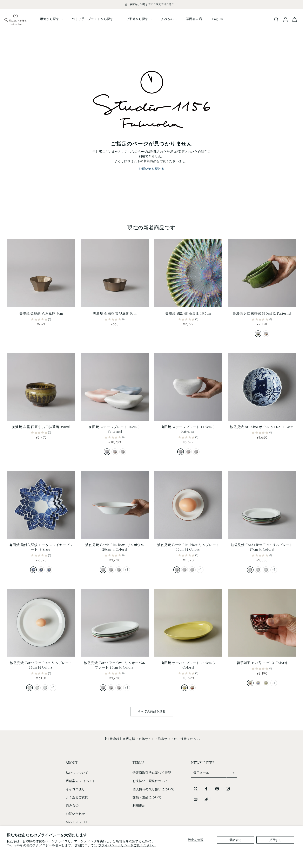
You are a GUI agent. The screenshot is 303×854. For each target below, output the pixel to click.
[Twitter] (195, 788)
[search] (276, 19)
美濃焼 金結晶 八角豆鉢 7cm (41, 314)
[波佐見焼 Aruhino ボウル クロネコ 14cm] (262, 387)
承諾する (235, 840)
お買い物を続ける (151, 168)
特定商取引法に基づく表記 (152, 772)
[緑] (266, 683)
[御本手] (266, 334)
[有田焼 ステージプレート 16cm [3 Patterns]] (115, 387)
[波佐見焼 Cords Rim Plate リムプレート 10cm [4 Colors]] (188, 505)
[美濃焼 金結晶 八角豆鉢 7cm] (41, 273)
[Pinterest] (217, 788)
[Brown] (111, 570)
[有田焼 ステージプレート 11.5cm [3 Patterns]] (188, 387)
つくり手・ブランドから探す (93, 19)
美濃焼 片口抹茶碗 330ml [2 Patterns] (262, 314)
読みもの (72, 805)
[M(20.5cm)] (41, 570)
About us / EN (76, 822)
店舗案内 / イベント (81, 781)
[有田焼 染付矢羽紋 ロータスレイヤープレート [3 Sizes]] (41, 505)
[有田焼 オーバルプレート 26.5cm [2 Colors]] (188, 623)
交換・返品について (147, 797)
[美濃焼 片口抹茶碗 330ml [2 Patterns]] (262, 273)
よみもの (167, 19)
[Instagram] (227, 788)
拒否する (275, 840)
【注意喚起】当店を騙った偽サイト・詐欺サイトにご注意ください (151, 739)
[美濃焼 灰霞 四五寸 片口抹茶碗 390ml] (41, 387)
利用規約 (139, 805)
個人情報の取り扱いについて (153, 789)
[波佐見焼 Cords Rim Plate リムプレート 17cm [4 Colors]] (262, 505)
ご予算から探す (137, 19)
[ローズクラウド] (115, 452)
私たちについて (77, 772)
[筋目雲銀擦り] (123, 452)
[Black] (103, 570)
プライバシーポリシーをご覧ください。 (127, 845)
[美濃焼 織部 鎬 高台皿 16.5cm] (188, 273)
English (217, 19)
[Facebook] (206, 788)
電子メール (201, 773)
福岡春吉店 (194, 19)
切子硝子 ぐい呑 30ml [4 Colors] (262, 663)
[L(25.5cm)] (33, 570)
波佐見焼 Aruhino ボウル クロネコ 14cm (262, 427)
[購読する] (232, 773)
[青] (258, 683)
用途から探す (49, 19)
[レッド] (192, 688)
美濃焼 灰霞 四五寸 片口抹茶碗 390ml (41, 427)
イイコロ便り (75, 789)
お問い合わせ (75, 814)
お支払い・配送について (150, 781)
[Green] (119, 570)
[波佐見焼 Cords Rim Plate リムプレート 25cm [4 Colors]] (41, 623)
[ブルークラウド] (107, 452)
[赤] (250, 683)
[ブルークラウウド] (180, 452)
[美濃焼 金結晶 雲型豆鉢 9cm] (115, 273)
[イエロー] (184, 688)
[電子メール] (195, 799)
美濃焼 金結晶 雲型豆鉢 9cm (115, 314)
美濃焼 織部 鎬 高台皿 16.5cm (188, 314)
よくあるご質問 (77, 797)
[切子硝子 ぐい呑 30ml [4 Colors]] (262, 623)
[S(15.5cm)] (49, 570)
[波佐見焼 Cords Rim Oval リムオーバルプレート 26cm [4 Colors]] (115, 623)
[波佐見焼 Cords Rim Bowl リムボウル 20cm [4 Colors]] (115, 505)
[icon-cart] (294, 19)
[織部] (258, 334)
